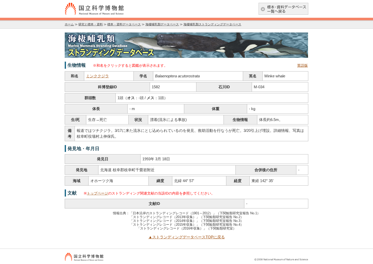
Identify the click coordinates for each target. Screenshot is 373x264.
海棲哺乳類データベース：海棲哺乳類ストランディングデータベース (186, 45)
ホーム (69, 24)
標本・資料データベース (124, 24)
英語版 (302, 65)
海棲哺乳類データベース (162, 24)
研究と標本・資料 (90, 24)
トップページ (97, 193)
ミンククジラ (97, 76)
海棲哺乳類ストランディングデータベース (212, 24)
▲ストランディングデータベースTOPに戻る (186, 237)
